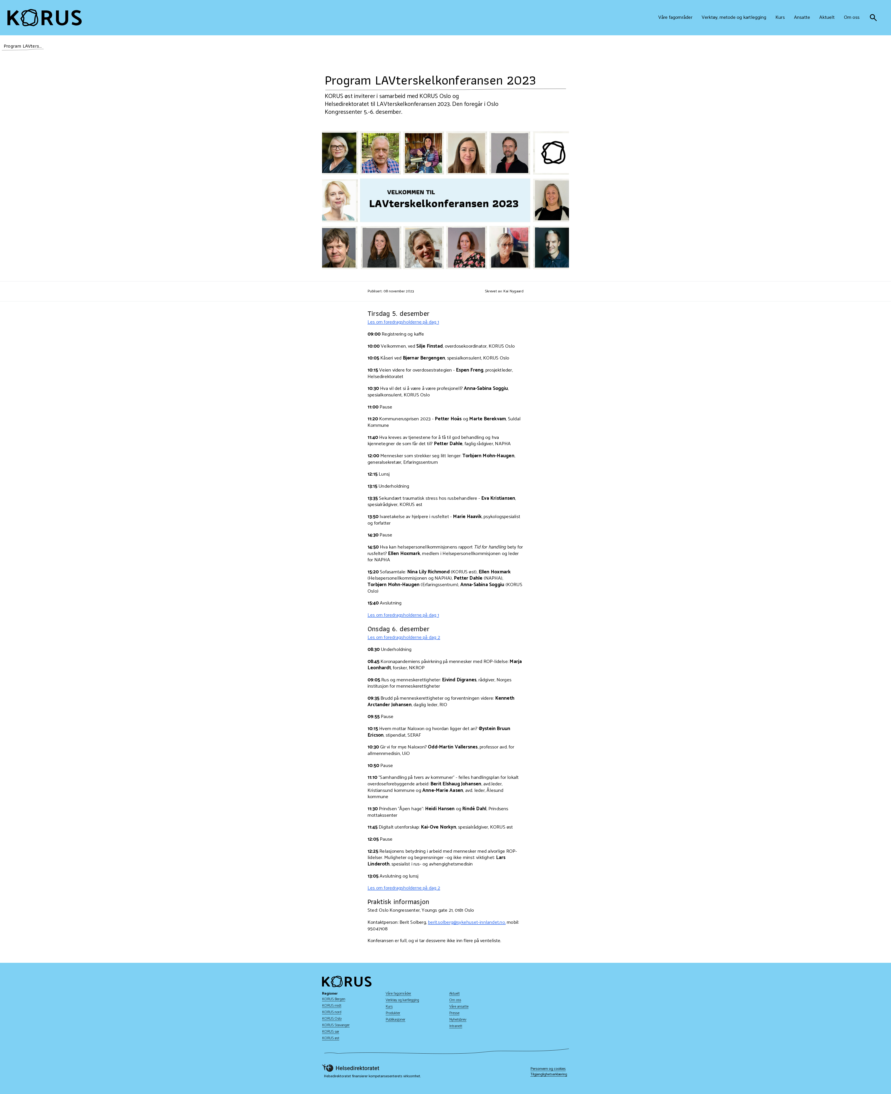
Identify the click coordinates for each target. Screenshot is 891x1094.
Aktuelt (454, 993)
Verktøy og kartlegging (402, 1000)
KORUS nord (331, 1012)
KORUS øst (330, 1038)
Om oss (455, 1000)
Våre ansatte (458, 1006)
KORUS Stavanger (336, 1025)
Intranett (455, 1026)
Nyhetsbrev (457, 1019)
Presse (454, 1013)
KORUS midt (331, 1006)
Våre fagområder (398, 993)
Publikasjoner (395, 1019)
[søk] (873, 17)
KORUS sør (330, 1032)
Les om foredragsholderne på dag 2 (404, 637)
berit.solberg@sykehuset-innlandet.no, (467, 922)
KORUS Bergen (333, 999)
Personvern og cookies (548, 1069)
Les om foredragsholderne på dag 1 (403, 322)
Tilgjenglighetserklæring (548, 1074)
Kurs (389, 1006)
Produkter (393, 1013)
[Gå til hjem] (44, 17)
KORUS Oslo (332, 1019)
